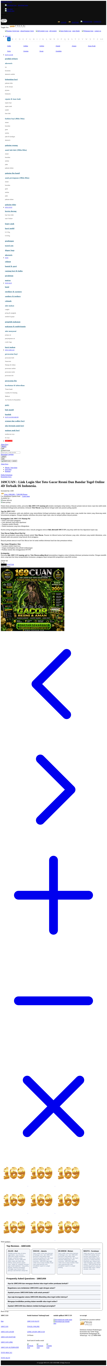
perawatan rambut (10, 368)
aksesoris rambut (10, 74)
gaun (6, 129)
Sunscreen (8, 361)
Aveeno (25, 51)
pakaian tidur (9, 83)
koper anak (9, 224)
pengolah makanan (12, 322)
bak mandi (9, 410)
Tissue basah (8, 389)
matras (8, 280)
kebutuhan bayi (11, 79)
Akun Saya (4, 444)
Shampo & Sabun (10, 365)
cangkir (7, 309)
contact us (97, 31)
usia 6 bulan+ (9, 218)
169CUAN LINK (7, 1342)
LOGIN (63, 22)
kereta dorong (10, 211)
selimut (8, 262)
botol (7, 287)
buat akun (8, 469)
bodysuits (8, 94)
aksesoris (7, 140)
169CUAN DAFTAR (8, 1337)
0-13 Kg (7, 232)
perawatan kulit (9, 358)
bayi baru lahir (9, 215)
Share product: (5, 566)
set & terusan (9, 87)
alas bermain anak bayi (14, 426)
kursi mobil (9, 228)
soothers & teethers (13, 296)
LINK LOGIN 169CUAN (36, 1332)
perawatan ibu (11, 381)
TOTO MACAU (6, 1352)
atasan (7, 122)
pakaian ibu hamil (12, 173)
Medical (7, 396)
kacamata (7, 70)
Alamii (58, 46)
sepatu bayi (8, 103)
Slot (2, 1321)
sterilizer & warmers (13, 292)
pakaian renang (11, 145)
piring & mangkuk (10, 313)
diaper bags (9, 250)
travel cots (9, 246)
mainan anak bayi (12, 430)
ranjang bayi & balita (14, 271)
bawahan (7, 126)
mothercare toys (9, 434)
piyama (7, 90)
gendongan (9, 241)
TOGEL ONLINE (33, 1326)
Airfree (41, 46)
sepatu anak (8, 106)
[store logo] (17, 27)
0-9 (101, 39)
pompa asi (8, 335)
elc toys (7, 438)
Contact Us (97, 21)
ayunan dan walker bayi (15, 421)
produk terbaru (11, 59)
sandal (7, 110)
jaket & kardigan (10, 136)
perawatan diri (9, 375)
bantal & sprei (11, 266)
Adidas (25, 46)
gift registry (53, 31)
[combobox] (10, 452)
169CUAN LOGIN (7, 1332)
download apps (23, 5)
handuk (8, 414)
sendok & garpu (9, 316)
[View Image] (14, 1185)
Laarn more (26, 496)
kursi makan (10, 347)
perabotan (9, 276)
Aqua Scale (92, 46)
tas (6, 67)
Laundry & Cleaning (11, 393)
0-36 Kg (7, 236)
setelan (7, 133)
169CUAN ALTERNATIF (10, 1347)
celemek (8, 301)
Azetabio (59, 51)
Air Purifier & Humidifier (13, 400)
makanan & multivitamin (15, 326)
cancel (4, 456)
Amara (74, 46)
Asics (9, 51)
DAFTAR (75, 22)
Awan (41, 51)
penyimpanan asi (10, 338)
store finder (76, 31)
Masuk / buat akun (11, 467)
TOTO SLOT (5, 1358)
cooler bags (8, 342)
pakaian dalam (9, 168)
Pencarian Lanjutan (7, 454)
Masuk (4, 446)
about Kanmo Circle (27, 31)
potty (7, 405)
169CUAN (4, 1326)
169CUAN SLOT (33, 1321)
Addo (9, 46)
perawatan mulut (10, 372)
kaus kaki (8, 113)
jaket (6, 164)
